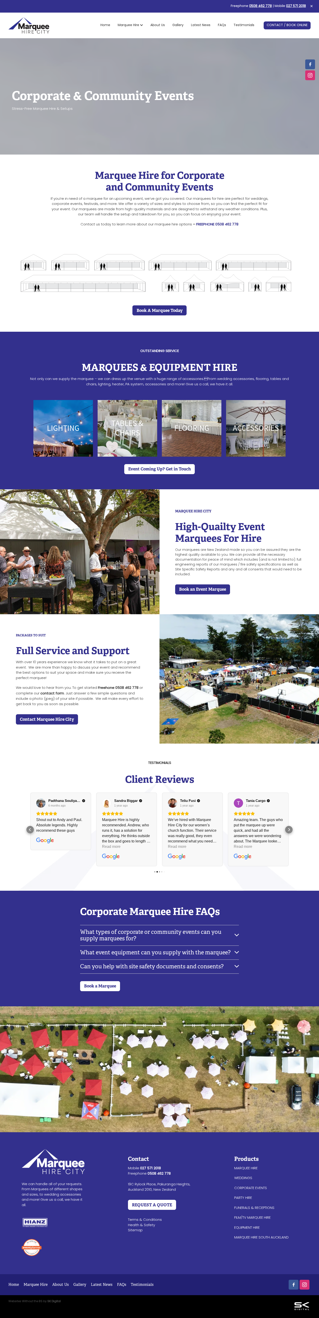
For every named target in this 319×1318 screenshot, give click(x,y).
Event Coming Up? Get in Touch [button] (159, 469)
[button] (30, 829)
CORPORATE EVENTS (250, 1188)
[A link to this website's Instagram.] (310, 75)
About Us (157, 25)
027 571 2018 (296, 6)
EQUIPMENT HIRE (247, 1228)
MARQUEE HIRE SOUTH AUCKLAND (261, 1237)
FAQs (222, 25)
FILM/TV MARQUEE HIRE (252, 1218)
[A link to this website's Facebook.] (310, 64)
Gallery (178, 25)
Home (105, 25)
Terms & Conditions (145, 1220)
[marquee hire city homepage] (38, 25)
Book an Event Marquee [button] (202, 589)
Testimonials (244, 25)
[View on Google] (41, 803)
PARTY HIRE (243, 1198)
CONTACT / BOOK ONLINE (287, 25)
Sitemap (135, 1230)
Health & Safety (141, 1225)
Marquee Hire (129, 25)
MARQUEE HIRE (246, 1168)
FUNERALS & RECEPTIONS (254, 1208)
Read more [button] (111, 847)
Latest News (200, 25)
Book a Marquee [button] (100, 986)
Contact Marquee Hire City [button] (47, 719)
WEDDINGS (243, 1178)
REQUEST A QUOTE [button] (152, 1205)
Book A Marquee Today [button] (160, 310)
